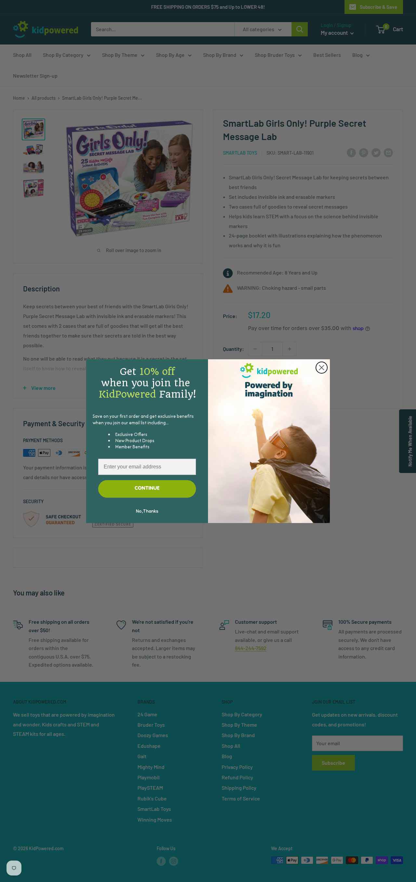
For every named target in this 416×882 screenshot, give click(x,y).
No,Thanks (147, 511)
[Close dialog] (321, 367)
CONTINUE (147, 488)
